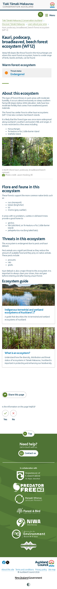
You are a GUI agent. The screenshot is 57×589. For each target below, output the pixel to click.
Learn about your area (37, 24)
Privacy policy (41, 569)
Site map (51, 569)
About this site (8, 569)
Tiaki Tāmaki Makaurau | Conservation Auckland (22, 20)
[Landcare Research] (28, 500)
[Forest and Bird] (28, 512)
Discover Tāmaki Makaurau (13, 24)
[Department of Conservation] (28, 477)
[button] (40, 14)
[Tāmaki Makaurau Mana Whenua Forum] (28, 547)
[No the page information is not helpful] (13, 413)
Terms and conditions (24, 569)
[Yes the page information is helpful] (5, 413)
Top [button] (30, 433)
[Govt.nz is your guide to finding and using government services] (28, 576)
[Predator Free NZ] (28, 488)
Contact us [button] (30, 453)
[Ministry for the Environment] (28, 535)
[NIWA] (28, 523)
